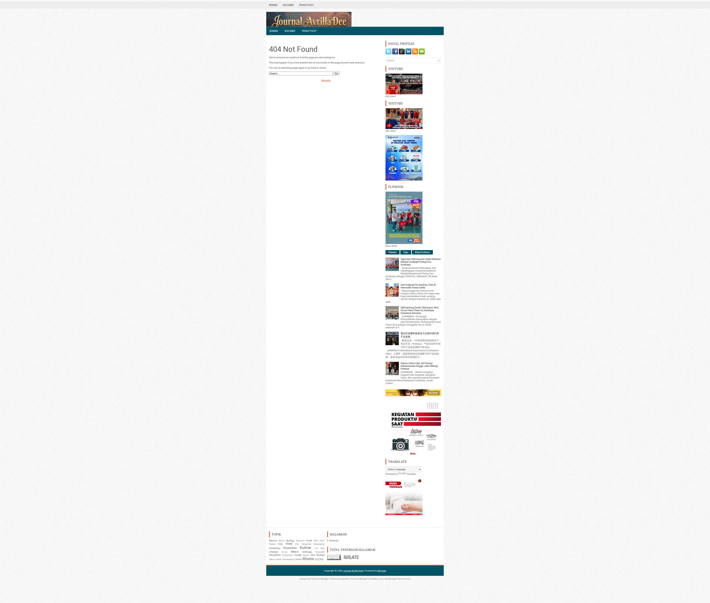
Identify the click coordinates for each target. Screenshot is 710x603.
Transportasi (288, 559)
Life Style (320, 548)
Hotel (288, 543)
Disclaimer (288, 4)
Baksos (273, 540)
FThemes (315, 579)
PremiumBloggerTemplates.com (366, 579)
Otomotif (319, 552)
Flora (322, 540)
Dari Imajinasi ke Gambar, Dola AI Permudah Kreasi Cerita (418, 286)
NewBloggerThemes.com (397, 579)
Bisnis (282, 540)
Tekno (272, 559)
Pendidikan (275, 555)
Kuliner (305, 547)
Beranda (273, 4)
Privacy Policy (306, 4)
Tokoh (278, 559)
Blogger (382, 570)
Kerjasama (319, 544)
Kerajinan (306, 544)
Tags (405, 252)
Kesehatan (274, 548)
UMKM (298, 559)
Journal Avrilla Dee (353, 570)
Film (316, 540)
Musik (284, 552)
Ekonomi (300, 540)
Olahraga (307, 551)
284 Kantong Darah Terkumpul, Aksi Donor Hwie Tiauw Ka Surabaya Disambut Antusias (420, 310)
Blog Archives (422, 252)
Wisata (308, 559)
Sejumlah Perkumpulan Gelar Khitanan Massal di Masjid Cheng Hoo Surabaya (421, 262)
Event (309, 540)
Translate (411, 474)
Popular (392, 252)
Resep (298, 555)
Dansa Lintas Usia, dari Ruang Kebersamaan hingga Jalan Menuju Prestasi (419, 366)
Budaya (290, 540)
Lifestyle (273, 551)
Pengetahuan (287, 555)
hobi (280, 544)
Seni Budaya (317, 555)
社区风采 (319, 559)
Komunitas (290, 548)
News (294, 551)
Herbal (272, 544)
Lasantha (344, 579)
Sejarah (306, 555)
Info (297, 544)
